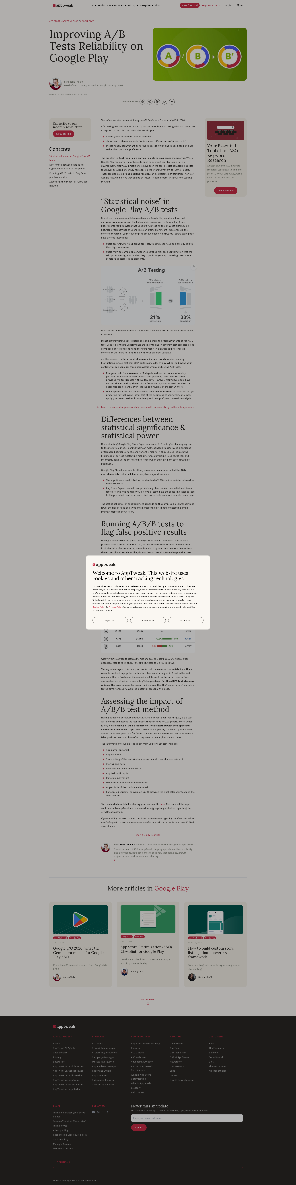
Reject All (110, 620)
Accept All (185, 620)
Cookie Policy (99, 607)
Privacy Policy (115, 607)
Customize (148, 620)
